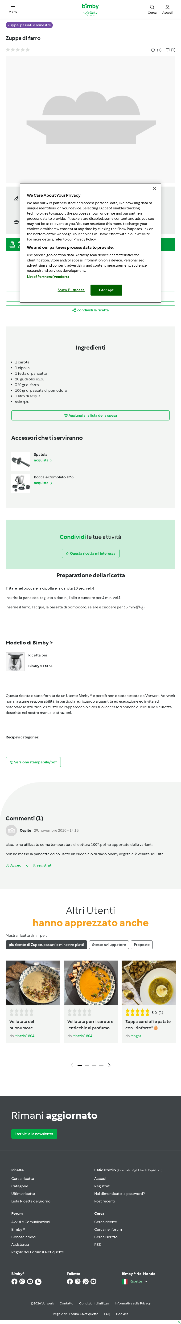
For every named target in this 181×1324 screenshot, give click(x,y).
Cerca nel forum (108, 1229)
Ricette (17, 1170)
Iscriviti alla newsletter (34, 1134)
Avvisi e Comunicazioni (30, 1222)
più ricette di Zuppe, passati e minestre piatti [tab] (46, 944)
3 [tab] (94, 1065)
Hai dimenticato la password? (119, 1193)
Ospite (25, 830)
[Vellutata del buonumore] (33, 983)
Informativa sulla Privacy (133, 1303)
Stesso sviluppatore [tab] (109, 944)
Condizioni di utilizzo (94, 1303)
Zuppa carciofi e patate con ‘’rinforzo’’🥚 (148, 1025)
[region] (90, 243)
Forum (17, 1213)
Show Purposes (71, 290)
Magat (136, 1036)
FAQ (107, 1314)
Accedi (100, 1178)
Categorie (19, 1186)
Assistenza (20, 1244)
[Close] (154, 188)
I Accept (106, 290)
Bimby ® (18, 1229)
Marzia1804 (24, 1036)
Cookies (122, 1314)
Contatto (67, 1303)
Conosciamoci (23, 1237)
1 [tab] (80, 1065)
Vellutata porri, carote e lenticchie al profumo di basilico (90, 1025)
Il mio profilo (128, 1170)
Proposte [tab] (142, 944)
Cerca (99, 1213)
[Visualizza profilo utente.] (11, 830)
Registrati (102, 1186)
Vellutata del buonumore (21, 1025)
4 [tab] (101, 1065)
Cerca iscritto (106, 1237)
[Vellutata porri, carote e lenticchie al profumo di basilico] (91, 983)
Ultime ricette (23, 1193)
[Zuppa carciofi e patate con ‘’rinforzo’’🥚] (149, 983)
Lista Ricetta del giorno (30, 1201)
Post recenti (104, 1201)
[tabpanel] (90, 1015)
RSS (97, 1244)
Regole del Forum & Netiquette (37, 1252)
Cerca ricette (22, 1178)
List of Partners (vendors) (48, 277)
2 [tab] (87, 1065)
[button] (12, 9)
